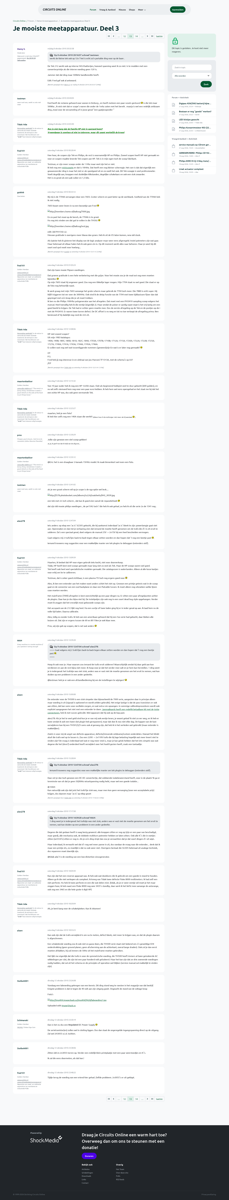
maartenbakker (24, 381)
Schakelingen (87, 1172)
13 (130, 36)
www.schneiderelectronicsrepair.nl (29, 160)
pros (19, 434)
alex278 (21, 520)
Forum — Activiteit (180, 97)
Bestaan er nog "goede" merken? (195, 111)
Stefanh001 (22, 980)
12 (124, 36)
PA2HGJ (20, 1027)
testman (21, 98)
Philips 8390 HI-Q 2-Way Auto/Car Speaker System (204, 160)
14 (136, 36)
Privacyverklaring (209, 1194)
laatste (159, 36)
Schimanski (22, 1020)
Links (84, 1179)
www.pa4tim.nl (22, 158)
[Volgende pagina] (147, 36)
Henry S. (21, 48)
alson (20, 694)
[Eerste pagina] (109, 36)
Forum (93, 9)
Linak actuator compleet (191, 168)
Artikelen (86, 1169)
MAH (19, 640)
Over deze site (122, 1172)
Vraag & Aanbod (107, 9)
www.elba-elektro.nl (24, 388)
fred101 (21, 150)
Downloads (86, 1176)
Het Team (120, 1169)
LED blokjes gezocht (189, 119)
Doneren (89, 1155)
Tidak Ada (22, 124)
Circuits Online (19, 21)
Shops (132, 9)
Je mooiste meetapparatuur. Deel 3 (75, 21)
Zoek (206, 84)
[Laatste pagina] (152, 36)
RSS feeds (120, 1179)
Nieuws (122, 9)
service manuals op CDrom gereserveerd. (199, 144)
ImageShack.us (69, 1005)
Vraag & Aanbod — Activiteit (184, 139)
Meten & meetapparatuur (47, 21)
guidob (20, 192)
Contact (85, 1183)
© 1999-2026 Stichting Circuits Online (29, 1194)
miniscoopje (68, 167)
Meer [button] (140, 9)
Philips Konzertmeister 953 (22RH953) (197, 127)
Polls (118, 1176)
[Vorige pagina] (113, 36)
